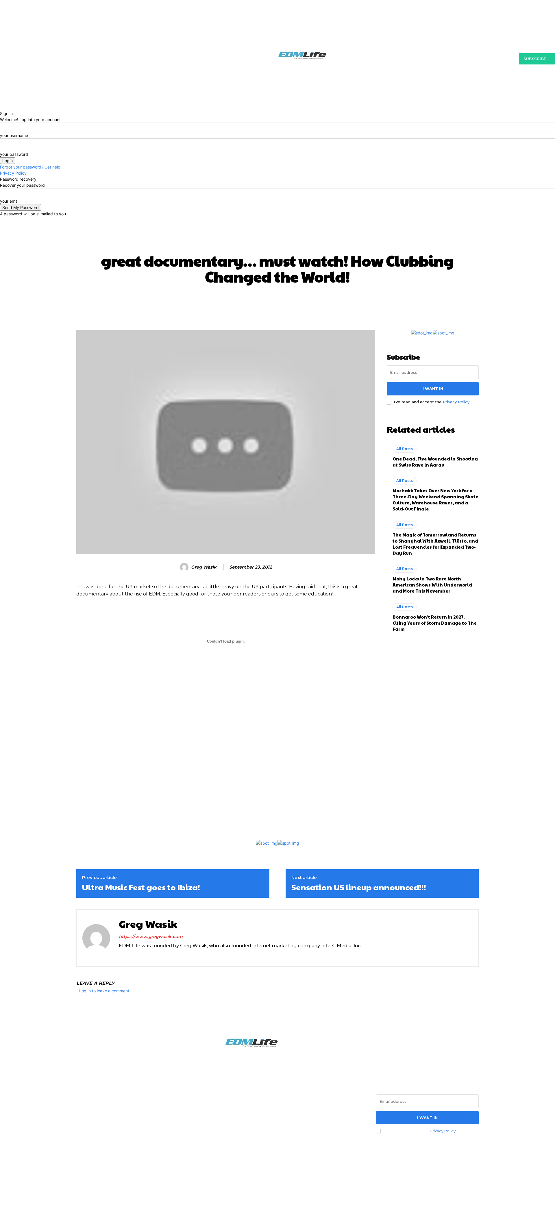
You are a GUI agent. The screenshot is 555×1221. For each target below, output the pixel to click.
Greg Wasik (204, 567)
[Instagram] (121, 955)
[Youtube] (141, 955)
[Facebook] (82, 1118)
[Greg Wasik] (185, 567)
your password (14, 154)
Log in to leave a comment (104, 990)
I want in (433, 388)
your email (9, 201)
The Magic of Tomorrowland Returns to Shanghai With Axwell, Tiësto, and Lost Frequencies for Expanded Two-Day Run (435, 544)
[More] (389, 302)
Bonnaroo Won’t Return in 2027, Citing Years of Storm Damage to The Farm (435, 623)
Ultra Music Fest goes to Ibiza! (141, 887)
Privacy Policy (13, 173)
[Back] (1, 107)
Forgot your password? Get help (30, 166)
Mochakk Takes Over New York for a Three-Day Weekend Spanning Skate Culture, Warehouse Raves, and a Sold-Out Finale (435, 499)
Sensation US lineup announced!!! (358, 887)
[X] (131, 955)
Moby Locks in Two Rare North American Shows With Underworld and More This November (432, 585)
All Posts (277, 241)
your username (14, 135)
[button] (416, 98)
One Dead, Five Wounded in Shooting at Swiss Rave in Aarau (435, 462)
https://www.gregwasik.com (151, 936)
